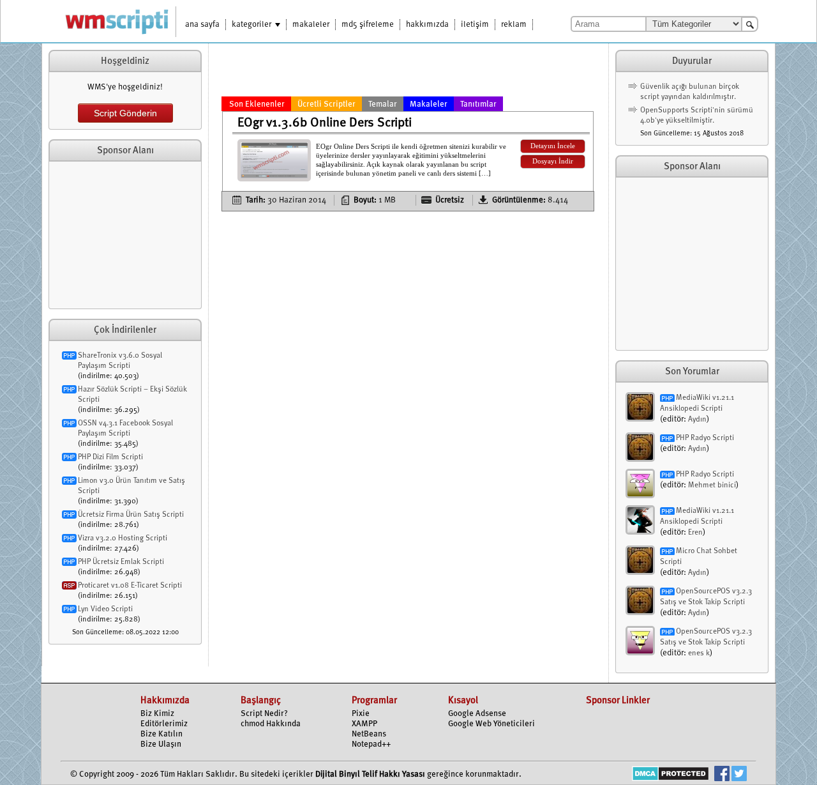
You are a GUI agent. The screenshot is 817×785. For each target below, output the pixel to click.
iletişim (475, 24)
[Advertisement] (125, 235)
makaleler (310, 24)
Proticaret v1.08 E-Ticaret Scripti (130, 586)
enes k (699, 653)
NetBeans (369, 734)
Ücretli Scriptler (326, 104)
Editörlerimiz (164, 724)
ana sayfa (202, 24)
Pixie (361, 714)
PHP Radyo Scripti (705, 438)
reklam (514, 24)
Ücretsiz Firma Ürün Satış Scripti (131, 515)
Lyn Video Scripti (105, 609)
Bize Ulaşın (160, 744)
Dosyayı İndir (552, 161)
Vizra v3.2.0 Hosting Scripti (122, 538)
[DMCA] (670, 775)
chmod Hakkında (271, 724)
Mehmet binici (712, 485)
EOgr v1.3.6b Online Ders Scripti (324, 123)
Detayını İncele (552, 145)
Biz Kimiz (157, 714)
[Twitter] (739, 775)
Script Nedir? (264, 714)
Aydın (697, 419)
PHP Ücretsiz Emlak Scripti (121, 562)
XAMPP (364, 724)
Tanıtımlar (478, 104)
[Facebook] (722, 775)
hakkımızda (427, 24)
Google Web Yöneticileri (491, 724)
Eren (695, 533)
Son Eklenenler (257, 104)
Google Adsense (477, 714)
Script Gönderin (125, 113)
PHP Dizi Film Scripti (110, 457)
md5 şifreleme (367, 24)
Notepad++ (371, 744)
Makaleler (428, 104)
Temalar (382, 104)
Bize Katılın (161, 734)
